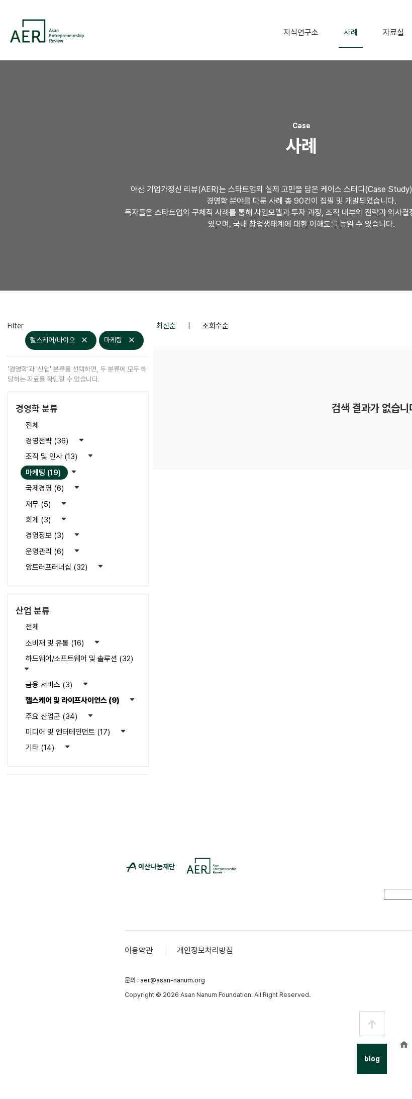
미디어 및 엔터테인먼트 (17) (69, 732)
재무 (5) (39, 504)
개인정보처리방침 (205, 950)
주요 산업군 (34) (52, 716)
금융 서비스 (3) (50, 684)
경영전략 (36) (48, 440)
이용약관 (139, 950)
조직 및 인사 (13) (52, 456)
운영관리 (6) (46, 551)
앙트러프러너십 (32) (57, 567)
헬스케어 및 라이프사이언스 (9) (73, 700)
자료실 (393, 32)
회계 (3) (39, 519)
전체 (32, 425)
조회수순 (215, 325)
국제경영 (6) (46, 488)
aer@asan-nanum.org (172, 980)
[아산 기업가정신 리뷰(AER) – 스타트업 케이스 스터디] (46, 31)
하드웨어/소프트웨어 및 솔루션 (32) (79, 658)
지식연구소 (301, 32)
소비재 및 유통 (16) (56, 643)
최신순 (167, 325)
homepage (403, 1044)
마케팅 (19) (44, 472)
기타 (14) (41, 747)
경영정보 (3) (46, 535)
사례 (351, 32)
